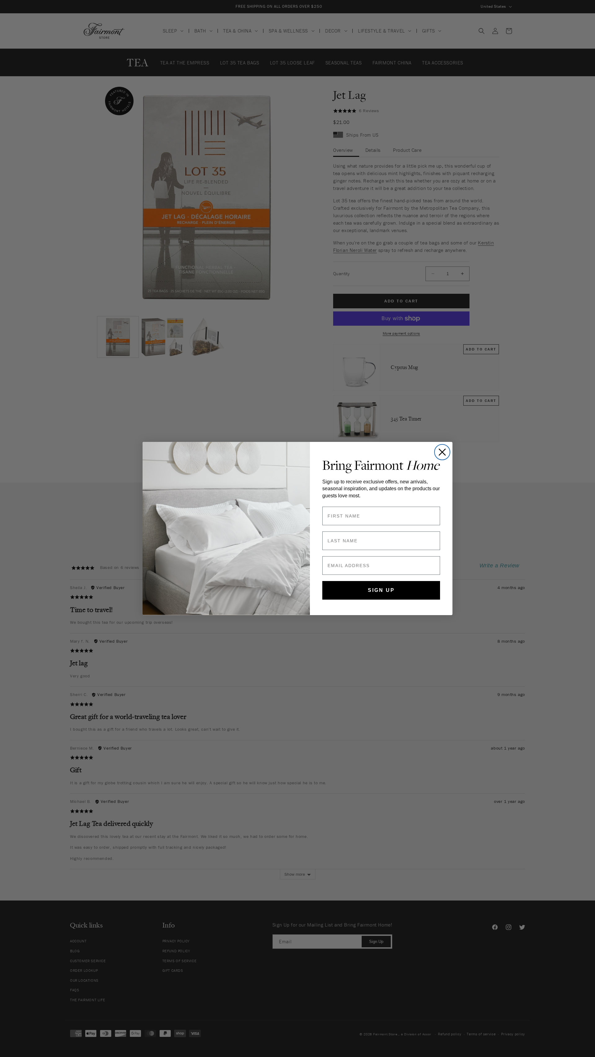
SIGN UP (381, 590)
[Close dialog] (442, 452)
